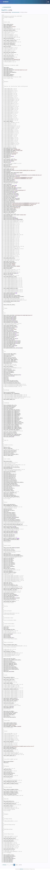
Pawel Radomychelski (15, 12)
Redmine (21, 869)
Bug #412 (4, 10)
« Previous (4, 864)
